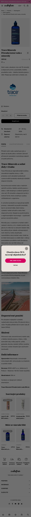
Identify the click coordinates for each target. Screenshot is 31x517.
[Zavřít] (26, 248)
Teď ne (15, 265)
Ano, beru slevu (15, 260)
